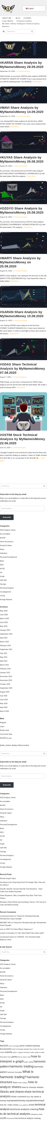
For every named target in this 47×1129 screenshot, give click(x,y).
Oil (1, 572)
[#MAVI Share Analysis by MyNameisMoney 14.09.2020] (23, 94)
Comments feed (6, 734)
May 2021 (3, 657)
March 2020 (4, 711)
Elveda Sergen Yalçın (8, 878)
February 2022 (5, 645)
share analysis (23, 1082)
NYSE (2, 569)
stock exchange (13, 1046)
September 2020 (6, 688)
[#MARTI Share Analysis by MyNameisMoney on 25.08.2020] (23, 243)
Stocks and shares (12, 1091)
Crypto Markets (7, 21)
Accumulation (5, 534)
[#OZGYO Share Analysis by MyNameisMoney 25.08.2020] (23, 192)
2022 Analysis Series (8, 530)
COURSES (27, 18)
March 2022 (4, 642)
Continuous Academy (24, 21)
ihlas (28, 1097)
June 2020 (4, 700)
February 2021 (5, 669)
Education (3, 1057)
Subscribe (7, 517)
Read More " (37, 82)
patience (25, 1105)
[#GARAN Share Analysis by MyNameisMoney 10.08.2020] (23, 297)
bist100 (2, 538)
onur (1, 929)
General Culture (6, 545)
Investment (10, 1118)
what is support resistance (21, 1052)
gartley (14, 1057)
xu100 (3, 1118)
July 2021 (3, 653)
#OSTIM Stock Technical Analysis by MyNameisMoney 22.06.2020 (22, 439)
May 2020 (3, 703)
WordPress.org (5, 738)
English (31, 8)
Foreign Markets (6, 599)
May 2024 (3, 626)
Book (2, 561)
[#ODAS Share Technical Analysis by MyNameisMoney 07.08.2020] (23, 349)
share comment (18, 1096)
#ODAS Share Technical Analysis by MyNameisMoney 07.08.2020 (22, 368)
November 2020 (6, 680)
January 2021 (5, 672)
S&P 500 (3, 580)
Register (3, 722)
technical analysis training (24, 1109)
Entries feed (4, 730)
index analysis (35, 1052)
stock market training (29, 1045)
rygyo (20, 1105)
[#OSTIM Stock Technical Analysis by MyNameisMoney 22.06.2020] (23, 411)
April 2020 (3, 707)
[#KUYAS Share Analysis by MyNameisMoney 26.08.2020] (23, 142)
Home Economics (6, 542)
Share (15, 1082)
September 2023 (6, 634)
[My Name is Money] (8, 8)
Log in (2, 726)
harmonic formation (15, 1072)
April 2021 (3, 661)
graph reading (28, 1062)
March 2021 (4, 665)
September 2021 (6, 649)
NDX (2, 565)
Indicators (3, 553)
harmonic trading (21, 1066)
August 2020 (4, 692)
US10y (2, 596)
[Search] (4, 31)
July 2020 (3, 696)
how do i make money (9, 1105)
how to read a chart (24, 1057)
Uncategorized (5, 592)
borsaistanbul (5, 1049)
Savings (3, 584)
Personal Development (8, 557)
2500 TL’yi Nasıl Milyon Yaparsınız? (19, 929)
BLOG (18, 18)
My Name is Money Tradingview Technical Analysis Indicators (20, 25)
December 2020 (6, 676)
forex (9, 1057)
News (2, 549)
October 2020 (5, 684)
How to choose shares (32, 1087)
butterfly (8, 1052)
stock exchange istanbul (20, 1049)
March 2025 (4, 618)
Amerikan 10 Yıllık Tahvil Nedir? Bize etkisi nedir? (25, 933)
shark (31, 1105)
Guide (2, 576)
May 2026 (3, 611)
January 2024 (5, 630)
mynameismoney (16, 1100)
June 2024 (4, 622)
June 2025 (4, 615)
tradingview (34, 1114)
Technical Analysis (23, 71)
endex (42, 1052)
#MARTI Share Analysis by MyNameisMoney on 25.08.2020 (20, 262)
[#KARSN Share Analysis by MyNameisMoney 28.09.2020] (23, 49)
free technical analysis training (27, 1118)
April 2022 (3, 638)
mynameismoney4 (7, 916)
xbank (40, 1114)
